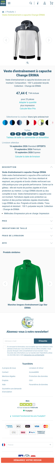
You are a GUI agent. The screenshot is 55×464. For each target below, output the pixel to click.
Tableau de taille (13, 137)
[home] (3, 12)
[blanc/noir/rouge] (27, 122)
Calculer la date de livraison (27, 156)
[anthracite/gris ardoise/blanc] (48, 122)
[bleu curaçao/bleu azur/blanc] (5, 122)
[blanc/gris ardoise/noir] (41, 122)
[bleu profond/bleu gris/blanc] (19, 122)
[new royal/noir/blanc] (12, 122)
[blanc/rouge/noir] (34, 122)
